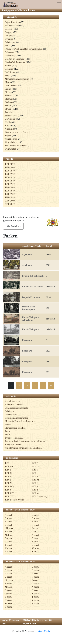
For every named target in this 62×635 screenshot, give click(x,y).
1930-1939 (10, 177)
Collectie (20, 10)
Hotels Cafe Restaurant (15, 62)
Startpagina (8, 10)
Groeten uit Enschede (14, 58)
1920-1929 (10, 173)
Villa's (8, 125)
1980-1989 (10, 193)
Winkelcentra (11, 138)
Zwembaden (10, 148)
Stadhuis (9, 98)
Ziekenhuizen (11, 142)
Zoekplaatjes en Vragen (15, 145)
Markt (7, 75)
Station (8, 105)
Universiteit (10, 118)
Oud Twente (10, 85)
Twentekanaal (11, 115)
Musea (8, 82)
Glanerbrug (10, 55)
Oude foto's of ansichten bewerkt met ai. (24, 48)
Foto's (7, 45)
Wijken (8, 135)
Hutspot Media (43, 630)
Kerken (8, 65)
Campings (9, 35)
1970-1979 (10, 190)
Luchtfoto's (10, 72)
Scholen (8, 95)
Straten (8, 108)
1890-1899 (10, 163)
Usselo (8, 122)
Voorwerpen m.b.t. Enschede (18, 132)
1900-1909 (10, 167)
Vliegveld (9, 128)
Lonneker (9, 68)
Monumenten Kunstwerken (17, 78)
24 (51, 385)
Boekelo (8, 28)
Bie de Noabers (12, 25)
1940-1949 (10, 180)
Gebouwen (9, 52)
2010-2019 (10, 203)
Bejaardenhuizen (12, 22)
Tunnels (8, 112)
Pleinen (8, 92)
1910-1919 (10, 170)
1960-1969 (10, 187)
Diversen (9, 38)
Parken (8, 88)
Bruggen (9, 32)
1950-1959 (10, 183)
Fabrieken (9, 42)
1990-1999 (10, 197)
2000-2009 (10, 200)
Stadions (9, 102)
